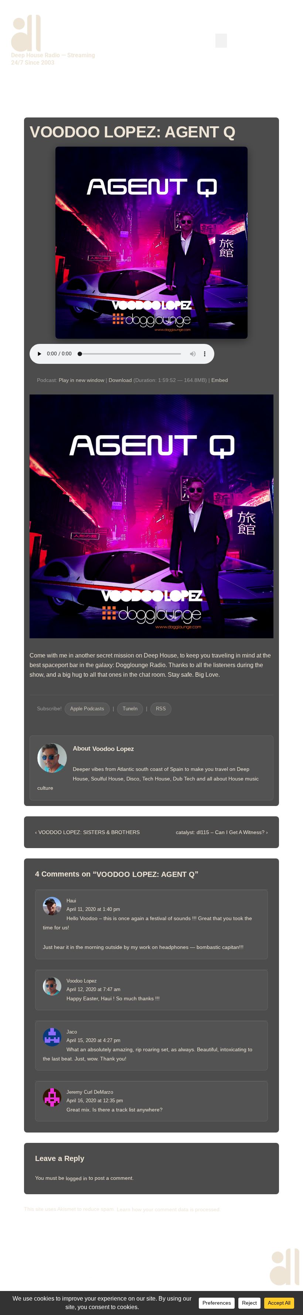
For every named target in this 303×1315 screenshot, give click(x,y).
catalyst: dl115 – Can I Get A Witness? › (222, 832)
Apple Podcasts (87, 708)
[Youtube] (214, 93)
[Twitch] (271, 93)
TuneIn (130, 708)
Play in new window (81, 380)
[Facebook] (175, 93)
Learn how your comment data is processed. (169, 1209)
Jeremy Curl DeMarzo (90, 1092)
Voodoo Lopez (113, 748)
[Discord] (291, 93)
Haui (71, 901)
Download (120, 380)
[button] (221, 41)
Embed (219, 380)
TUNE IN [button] (257, 40)
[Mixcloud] (233, 93)
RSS (161, 708)
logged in (76, 1178)
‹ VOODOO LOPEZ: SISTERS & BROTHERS (87, 832)
